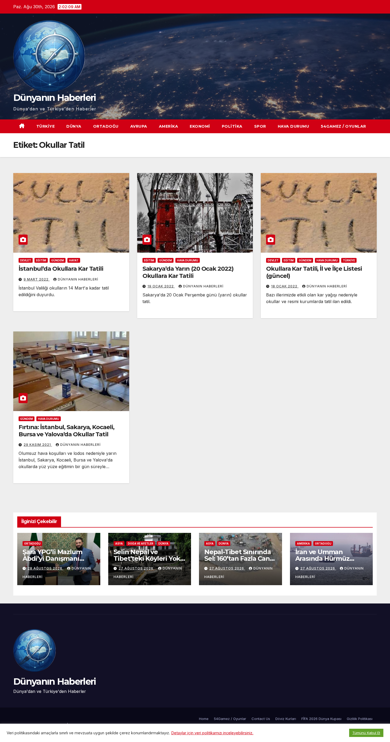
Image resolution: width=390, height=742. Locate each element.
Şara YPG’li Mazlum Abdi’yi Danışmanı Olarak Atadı (52, 558)
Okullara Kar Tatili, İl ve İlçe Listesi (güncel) (314, 272)
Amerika (168, 126)
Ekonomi (200, 126)
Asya (119, 543)
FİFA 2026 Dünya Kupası (321, 719)
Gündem (57, 260)
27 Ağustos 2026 (136, 568)
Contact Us (261, 719)
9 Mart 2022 (37, 279)
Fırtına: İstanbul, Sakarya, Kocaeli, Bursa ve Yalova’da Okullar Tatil (66, 431)
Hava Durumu (293, 126)
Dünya (73, 126)
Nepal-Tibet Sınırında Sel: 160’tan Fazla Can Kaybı (237, 558)
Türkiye (45, 126)
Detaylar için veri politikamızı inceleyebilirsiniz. (212, 733)
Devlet (25, 260)
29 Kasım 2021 (38, 445)
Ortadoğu (106, 126)
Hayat (74, 260)
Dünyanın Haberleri (54, 97)
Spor (260, 126)
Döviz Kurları (285, 719)
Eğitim (41, 260)
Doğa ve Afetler (140, 543)
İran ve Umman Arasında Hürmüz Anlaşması (322, 558)
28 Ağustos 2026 (45, 568)
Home (204, 719)
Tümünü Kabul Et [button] (366, 733)
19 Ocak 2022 (161, 286)
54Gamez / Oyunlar (343, 126)
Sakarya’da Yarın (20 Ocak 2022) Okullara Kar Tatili (187, 272)
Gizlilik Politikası (359, 719)
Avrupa (138, 126)
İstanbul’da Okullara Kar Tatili (61, 268)
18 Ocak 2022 (284, 286)
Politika (232, 126)
